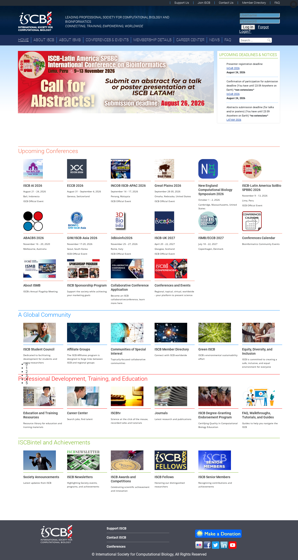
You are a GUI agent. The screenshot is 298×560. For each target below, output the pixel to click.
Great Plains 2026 (168, 185)
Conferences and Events (172, 285)
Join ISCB (204, 2)
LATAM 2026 (234, 119)
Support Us (181, 2)
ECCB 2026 (75, 185)
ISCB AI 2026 (32, 185)
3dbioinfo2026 (121, 238)
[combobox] (255, 40)
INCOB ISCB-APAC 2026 (128, 185)
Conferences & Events (107, 40)
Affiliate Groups (78, 349)
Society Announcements (41, 477)
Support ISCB (116, 528)
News (214, 40)
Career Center (190, 40)
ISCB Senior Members (214, 477)
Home (23, 40)
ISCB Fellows (164, 477)
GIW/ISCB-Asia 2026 (82, 238)
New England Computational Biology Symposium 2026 (215, 190)
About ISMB (70, 40)
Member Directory (254, 2)
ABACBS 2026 (33, 238)
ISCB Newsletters (80, 477)
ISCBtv (116, 413)
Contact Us (226, 2)
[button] (119, 364)
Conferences (116, 546)
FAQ (277, 2)
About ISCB (44, 40)
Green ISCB (206, 349)
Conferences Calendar (258, 238)
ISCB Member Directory (172, 349)
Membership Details (152, 40)
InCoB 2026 (233, 68)
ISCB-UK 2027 (165, 238)
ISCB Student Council (38, 349)
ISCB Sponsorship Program (87, 285)
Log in (248, 27)
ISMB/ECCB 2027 (211, 238)
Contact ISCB (116, 537)
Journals (161, 413)
